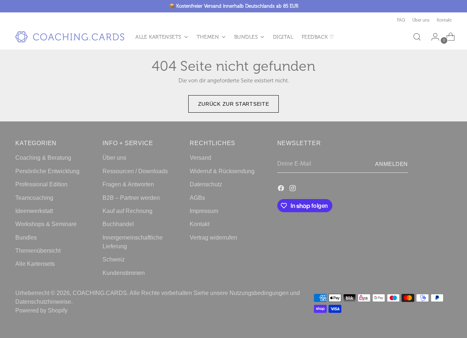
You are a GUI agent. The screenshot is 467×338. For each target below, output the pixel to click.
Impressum (204, 210)
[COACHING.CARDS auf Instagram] (293, 189)
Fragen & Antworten (128, 184)
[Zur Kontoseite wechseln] (432, 37)
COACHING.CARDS (100, 293)
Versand (200, 157)
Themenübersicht (38, 250)
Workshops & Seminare (46, 224)
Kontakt (199, 224)
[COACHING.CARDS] (70, 36)
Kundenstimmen (124, 272)
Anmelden (391, 164)
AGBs (197, 197)
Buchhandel (118, 224)
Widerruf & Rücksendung (222, 171)
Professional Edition (41, 184)
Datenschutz (206, 184)
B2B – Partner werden (131, 197)
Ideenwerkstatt (34, 210)
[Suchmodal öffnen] (417, 37)
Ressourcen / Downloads (135, 171)
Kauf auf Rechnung (128, 210)
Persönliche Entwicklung (47, 171)
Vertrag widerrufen (213, 237)
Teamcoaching (34, 197)
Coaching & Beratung (43, 157)
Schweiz (114, 259)
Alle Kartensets (35, 263)
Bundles (26, 237)
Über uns (114, 157)
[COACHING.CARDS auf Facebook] (281, 189)
